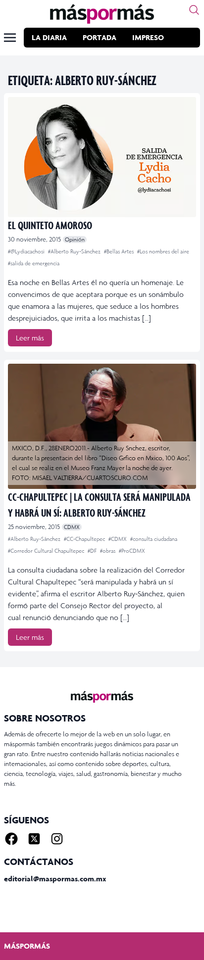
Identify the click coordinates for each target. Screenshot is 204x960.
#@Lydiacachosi (27, 251)
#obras (108, 550)
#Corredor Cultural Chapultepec (47, 550)
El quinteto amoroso (50, 225)
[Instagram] (57, 838)
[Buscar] (194, 10)
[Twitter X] (34, 838)
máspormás (27, 946)
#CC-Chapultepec (85, 538)
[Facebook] (11, 838)
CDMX (72, 527)
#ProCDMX (132, 550)
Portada (99, 37)
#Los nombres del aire (163, 251)
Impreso (148, 37)
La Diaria (49, 37)
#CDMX (118, 538)
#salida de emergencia (33, 263)
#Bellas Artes (119, 251)
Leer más (30, 337)
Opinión (75, 239)
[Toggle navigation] (10, 38)
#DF (93, 550)
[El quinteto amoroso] (102, 157)
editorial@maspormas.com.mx (55, 878)
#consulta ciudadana (153, 538)
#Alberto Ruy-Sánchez (75, 251)
